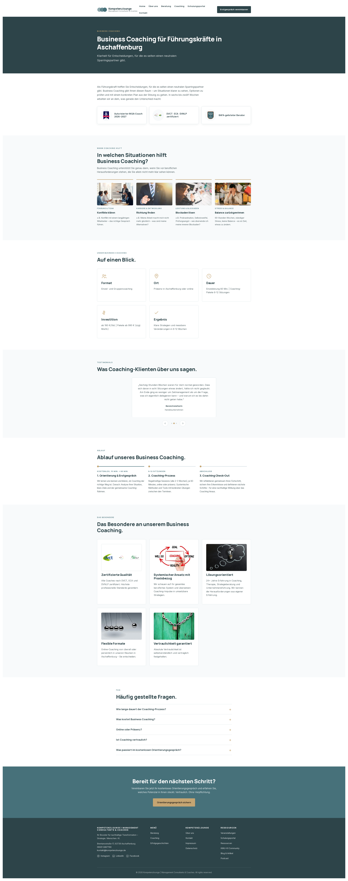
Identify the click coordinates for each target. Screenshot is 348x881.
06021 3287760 (104, 847)
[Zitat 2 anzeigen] (174, 423)
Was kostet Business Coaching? (135, 719)
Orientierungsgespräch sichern (174, 802)
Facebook (134, 856)
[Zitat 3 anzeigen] (176, 423)
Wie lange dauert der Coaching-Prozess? (141, 709)
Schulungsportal (196, 6)
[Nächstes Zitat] (183, 423)
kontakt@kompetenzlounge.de (111, 850)
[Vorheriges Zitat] (165, 423)
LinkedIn (120, 856)
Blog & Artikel (227, 853)
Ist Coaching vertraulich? (131, 739)
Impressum (191, 843)
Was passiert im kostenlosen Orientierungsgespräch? (148, 750)
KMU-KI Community (230, 848)
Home (142, 6)
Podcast (225, 858)
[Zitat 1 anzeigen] (171, 423)
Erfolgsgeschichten (159, 843)
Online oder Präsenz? (129, 729)
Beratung (166, 6)
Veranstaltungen (228, 833)
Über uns (153, 6)
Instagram (105, 856)
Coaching (179, 6)
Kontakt (143, 12)
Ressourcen (226, 843)
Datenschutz (191, 848)
